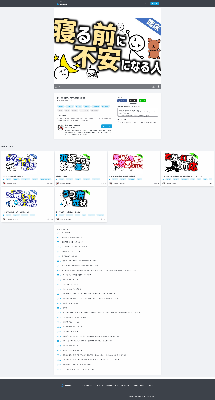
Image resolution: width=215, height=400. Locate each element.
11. (60, 280)
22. (60, 332)
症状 (84, 215)
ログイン (145, 3)
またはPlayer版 (133, 103)
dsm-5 (32, 215)
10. (60, 275)
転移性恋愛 (131, 179)
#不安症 (86, 106)
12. (60, 285)
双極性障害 (86, 179)
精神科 (8, 179)
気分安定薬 (96, 179)
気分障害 (78, 179)
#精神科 (60, 106)
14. (60, 294)
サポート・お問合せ (139, 385)
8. (60, 266)
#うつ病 (78, 106)
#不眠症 (74, 110)
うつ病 (77, 215)
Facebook (123, 101)
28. (60, 360)
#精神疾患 (94, 110)
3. (60, 242)
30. (60, 369)
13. (60, 289)
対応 (212, 179)
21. (60, 327)
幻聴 (199, 179)
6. (60, 256)
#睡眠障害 (105, 106)
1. (60, 233)
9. (60, 270)
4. (60, 247)
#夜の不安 (96, 106)
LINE (143, 101)
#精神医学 (70, 106)
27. (60, 355)
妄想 (193, 179)
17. (60, 308)
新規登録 (154, 3)
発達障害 (35, 179)
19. (60, 318)
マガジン (151, 385)
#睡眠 (60, 110)
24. (60, 341)
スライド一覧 (107, 126)
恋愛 (139, 179)
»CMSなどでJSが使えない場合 (132, 106)
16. (60, 303)
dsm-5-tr (25, 215)
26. (60, 351)
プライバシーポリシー (122, 385)
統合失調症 (184, 179)
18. (60, 313)
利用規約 (109, 385)
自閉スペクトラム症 (45, 179)
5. (60, 252)
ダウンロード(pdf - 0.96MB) (149, 122)
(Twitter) (133, 101)
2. (60, 238)
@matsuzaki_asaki (70, 127)
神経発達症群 (26, 179)
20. (60, 322)
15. (60, 299)
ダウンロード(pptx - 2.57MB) (129, 122)
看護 (205, 179)
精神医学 (16, 179)
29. (60, 365)
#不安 (67, 110)
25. (60, 346)
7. (60, 261)
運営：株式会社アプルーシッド (92, 385)
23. (60, 336)
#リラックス (84, 110)
